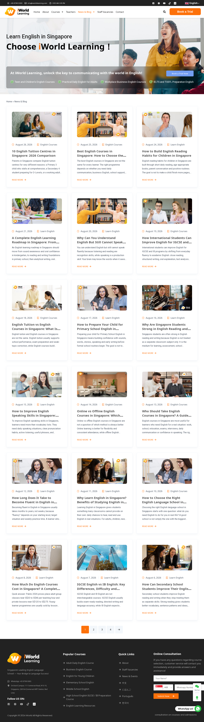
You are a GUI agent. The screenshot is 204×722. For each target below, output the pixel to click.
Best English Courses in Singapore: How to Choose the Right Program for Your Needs (100, 155)
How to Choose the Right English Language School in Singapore (162, 502)
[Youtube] (164, 3)
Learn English (178, 144)
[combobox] (163, 687)
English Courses (48, 144)
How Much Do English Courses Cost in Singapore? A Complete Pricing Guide (35, 588)
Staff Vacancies (105, 11)
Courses (55, 11)
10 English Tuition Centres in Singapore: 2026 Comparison (34, 153)
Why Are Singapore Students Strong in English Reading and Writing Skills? (165, 328)
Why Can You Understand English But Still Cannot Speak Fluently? (100, 242)
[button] (164, 11)
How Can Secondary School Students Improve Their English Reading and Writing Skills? (166, 588)
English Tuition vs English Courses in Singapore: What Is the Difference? (34, 328)
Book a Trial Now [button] (180, 73)
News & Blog (84, 11)
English (193, 3)
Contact (120, 11)
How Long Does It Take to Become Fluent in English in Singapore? (33, 502)
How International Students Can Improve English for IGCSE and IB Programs (166, 242)
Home (37, 11)
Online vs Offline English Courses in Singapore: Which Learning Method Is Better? (98, 415)
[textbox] (162, 687)
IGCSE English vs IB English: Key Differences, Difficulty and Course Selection (101, 588)
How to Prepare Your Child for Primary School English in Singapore (100, 328)
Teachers (70, 11)
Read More (17, 180)
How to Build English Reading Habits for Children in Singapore (166, 153)
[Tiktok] (169, 3)
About (45, 11)
